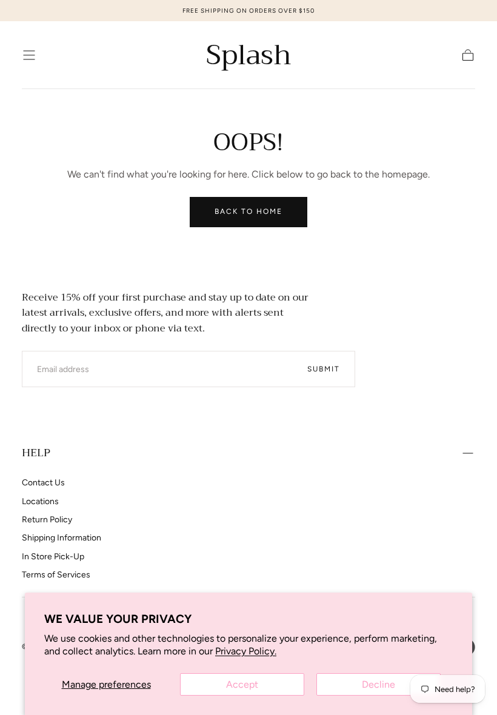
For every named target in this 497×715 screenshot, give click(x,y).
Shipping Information (61, 538)
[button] (29, 55)
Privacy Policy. (245, 651)
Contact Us (43, 482)
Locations (40, 501)
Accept (242, 684)
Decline (378, 684)
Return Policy (47, 519)
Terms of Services (56, 575)
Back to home (248, 211)
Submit (323, 369)
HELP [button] (36, 452)
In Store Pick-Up (53, 556)
